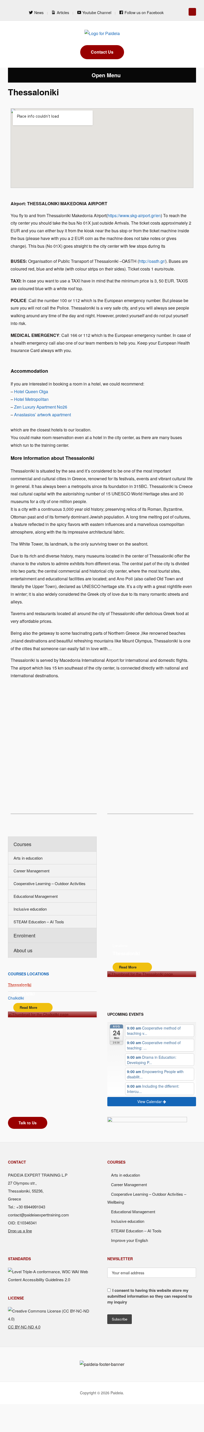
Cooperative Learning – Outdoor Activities (50, 883)
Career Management (31, 870)
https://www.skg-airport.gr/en (134, 215)
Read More (128, 967)
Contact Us (102, 52)
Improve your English (129, 1240)
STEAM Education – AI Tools (39, 921)
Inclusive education (30, 909)
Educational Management (36, 896)
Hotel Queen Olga (31, 391)
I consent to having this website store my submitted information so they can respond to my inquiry (149, 1296)
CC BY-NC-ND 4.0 (24, 1327)
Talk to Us (28, 1122)
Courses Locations (28, 973)
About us (23, 950)
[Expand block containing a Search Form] (192, 12)
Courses (22, 844)
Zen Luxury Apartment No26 (40, 407)
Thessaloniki (126, 953)
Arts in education (28, 858)
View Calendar (150, 1101)
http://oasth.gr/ (152, 261)
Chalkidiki (24, 993)
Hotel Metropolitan (31, 399)
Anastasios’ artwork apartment (42, 414)
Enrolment (24, 935)
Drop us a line (20, 1230)
